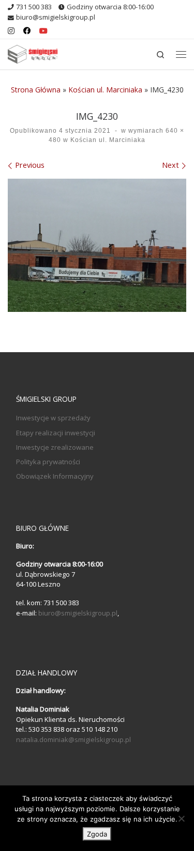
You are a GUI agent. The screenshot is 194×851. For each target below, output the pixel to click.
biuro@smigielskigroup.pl (77, 613)
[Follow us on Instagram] (11, 31)
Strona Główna (36, 89)
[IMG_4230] (97, 245)
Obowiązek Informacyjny (55, 476)
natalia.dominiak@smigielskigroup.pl (73, 739)
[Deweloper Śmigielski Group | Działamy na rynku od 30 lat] (32, 52)
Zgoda (97, 834)
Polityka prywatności (48, 461)
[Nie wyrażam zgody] (181, 818)
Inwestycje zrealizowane (55, 447)
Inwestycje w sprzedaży (53, 417)
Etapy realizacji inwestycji (55, 432)
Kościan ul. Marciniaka (105, 89)
